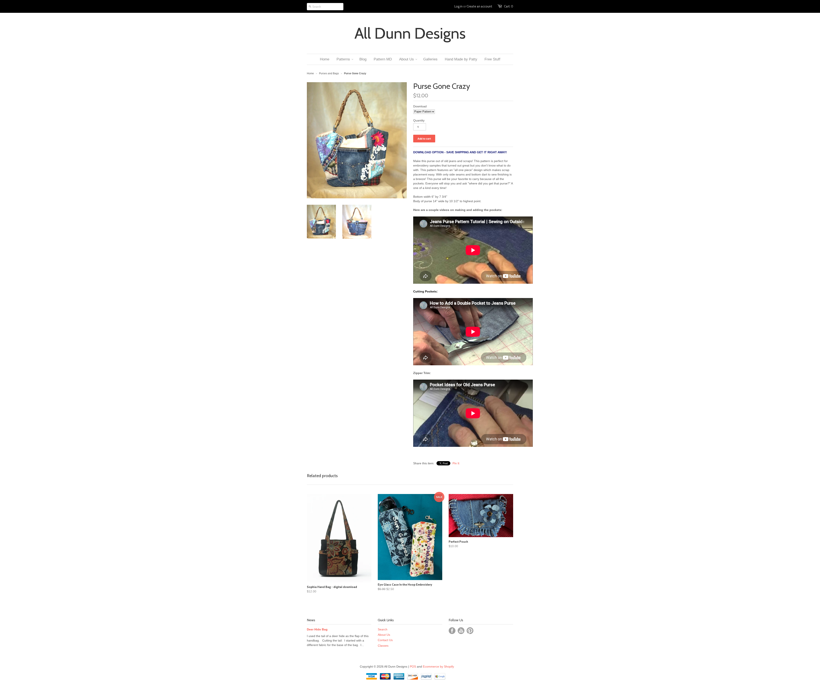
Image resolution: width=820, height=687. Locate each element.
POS (413, 666)
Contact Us (385, 640)
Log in (458, 6)
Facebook (452, 630)
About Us (384, 634)
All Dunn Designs (410, 33)
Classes (383, 645)
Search (382, 629)
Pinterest (470, 630)
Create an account (479, 6)
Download (420, 106)
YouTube (461, 630)
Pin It (455, 463)
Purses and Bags (329, 73)
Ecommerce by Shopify (438, 666)
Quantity (419, 120)
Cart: (508, 6)
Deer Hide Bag (317, 629)
